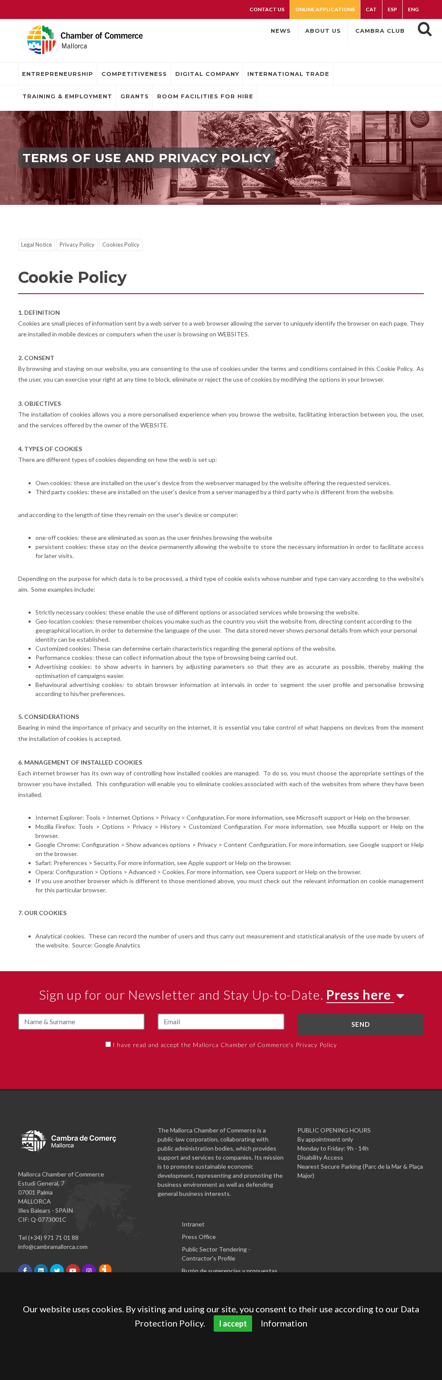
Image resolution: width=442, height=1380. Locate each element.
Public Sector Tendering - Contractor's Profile (216, 1253)
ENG (413, 9)
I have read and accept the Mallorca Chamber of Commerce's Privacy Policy (225, 1044)
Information (284, 1323)
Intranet (193, 1224)
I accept (233, 1323)
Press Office (199, 1236)
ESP (392, 9)
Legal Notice (36, 244)
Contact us (266, 9)
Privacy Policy (77, 244)
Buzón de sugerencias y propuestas (230, 1270)
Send (360, 1024)
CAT (371, 9)
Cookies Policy (120, 244)
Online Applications (325, 9)
